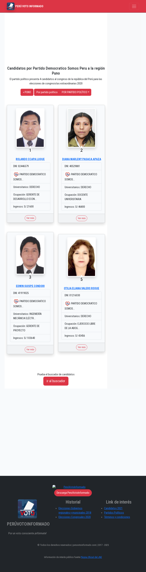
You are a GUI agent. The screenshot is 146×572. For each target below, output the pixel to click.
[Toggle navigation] (134, 6)
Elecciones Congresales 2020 (75, 517)
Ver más (30, 218)
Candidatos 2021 (113, 508)
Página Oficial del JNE (91, 557)
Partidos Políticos (114, 512)
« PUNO (27, 92)
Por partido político (47, 92)
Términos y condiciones (117, 517)
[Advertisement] (56, 39)
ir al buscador (56, 381)
